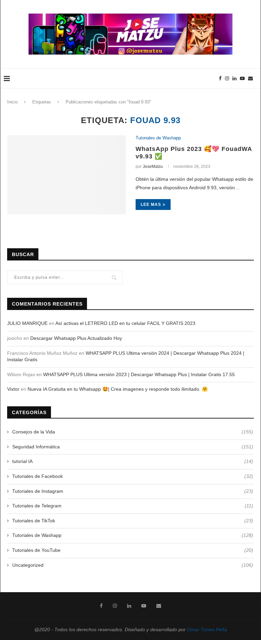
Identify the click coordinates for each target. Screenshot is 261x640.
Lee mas (151, 204)
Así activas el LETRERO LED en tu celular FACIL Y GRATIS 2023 (125, 323)
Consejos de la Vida (132, 431)
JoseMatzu (153, 166)
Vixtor (13, 389)
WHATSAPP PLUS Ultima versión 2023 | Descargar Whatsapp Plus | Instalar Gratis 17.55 (139, 374)
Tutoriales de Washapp (158, 137)
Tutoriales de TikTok (132, 520)
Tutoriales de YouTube (132, 550)
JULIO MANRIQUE (27, 323)
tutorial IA (132, 461)
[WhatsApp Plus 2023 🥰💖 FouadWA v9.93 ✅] (66, 174)
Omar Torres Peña (207, 629)
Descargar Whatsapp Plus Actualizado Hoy (76, 338)
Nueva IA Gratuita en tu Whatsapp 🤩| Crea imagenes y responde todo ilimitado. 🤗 (118, 389)
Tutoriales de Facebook (132, 476)
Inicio (12, 101)
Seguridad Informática (132, 446)
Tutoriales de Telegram (132, 505)
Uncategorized (132, 565)
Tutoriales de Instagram (132, 491)
